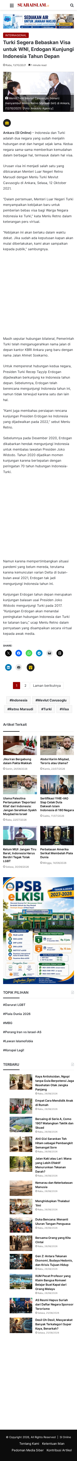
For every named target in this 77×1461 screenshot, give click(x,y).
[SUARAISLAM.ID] (33, 5)
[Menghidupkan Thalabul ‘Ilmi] (21, 1206)
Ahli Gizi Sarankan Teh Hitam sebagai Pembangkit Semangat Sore (54, 1143)
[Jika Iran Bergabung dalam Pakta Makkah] (20, 745)
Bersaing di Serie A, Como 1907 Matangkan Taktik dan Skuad (54, 1123)
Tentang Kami (29, 1444)
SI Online (65, 1437)
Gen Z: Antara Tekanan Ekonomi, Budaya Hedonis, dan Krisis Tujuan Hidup (54, 1260)
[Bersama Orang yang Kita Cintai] (21, 1243)
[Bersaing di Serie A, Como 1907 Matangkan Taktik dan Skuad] (21, 1124)
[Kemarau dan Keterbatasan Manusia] (21, 1188)
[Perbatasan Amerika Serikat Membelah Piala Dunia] (57, 835)
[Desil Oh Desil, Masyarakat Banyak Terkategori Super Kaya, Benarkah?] (21, 1325)
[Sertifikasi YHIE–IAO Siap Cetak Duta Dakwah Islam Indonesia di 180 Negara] (57, 784)
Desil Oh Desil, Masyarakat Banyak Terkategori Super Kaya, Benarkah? (53, 1324)
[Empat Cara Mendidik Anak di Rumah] (21, 1106)
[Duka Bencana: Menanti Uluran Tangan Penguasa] (21, 1225)
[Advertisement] (38, 296)
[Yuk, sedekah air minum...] (38, 21)
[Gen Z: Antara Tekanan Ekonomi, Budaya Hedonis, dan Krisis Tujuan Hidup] (21, 1261)
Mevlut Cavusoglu (52, 700)
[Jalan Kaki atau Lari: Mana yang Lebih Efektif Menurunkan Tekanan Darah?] (21, 1164)
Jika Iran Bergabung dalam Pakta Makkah (17, 761)
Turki (47, 709)
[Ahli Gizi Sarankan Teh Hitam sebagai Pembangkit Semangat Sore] (21, 1144)
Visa (65, 709)
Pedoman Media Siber (28, 1450)
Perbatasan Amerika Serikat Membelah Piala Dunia (56, 853)
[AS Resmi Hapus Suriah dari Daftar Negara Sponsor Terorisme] (21, 1305)
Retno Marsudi (21, 709)
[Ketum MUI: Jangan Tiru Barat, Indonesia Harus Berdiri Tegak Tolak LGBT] (20, 835)
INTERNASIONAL (15, 35)
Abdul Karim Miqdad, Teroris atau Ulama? (55, 761)
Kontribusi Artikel (59, 1450)
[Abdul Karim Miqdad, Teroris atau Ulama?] (57, 745)
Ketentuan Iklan (53, 1444)
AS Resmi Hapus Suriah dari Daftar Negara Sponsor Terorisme (54, 1304)
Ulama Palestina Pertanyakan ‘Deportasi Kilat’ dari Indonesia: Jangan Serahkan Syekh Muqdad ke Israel (20, 806)
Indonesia (19, 700)
